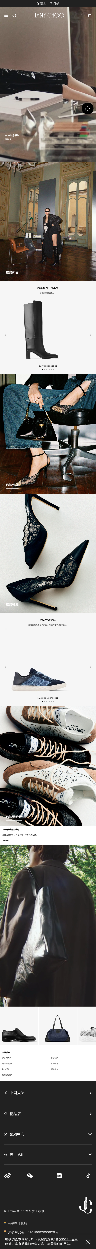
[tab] (48, 1093)
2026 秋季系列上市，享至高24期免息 (48, 3)
